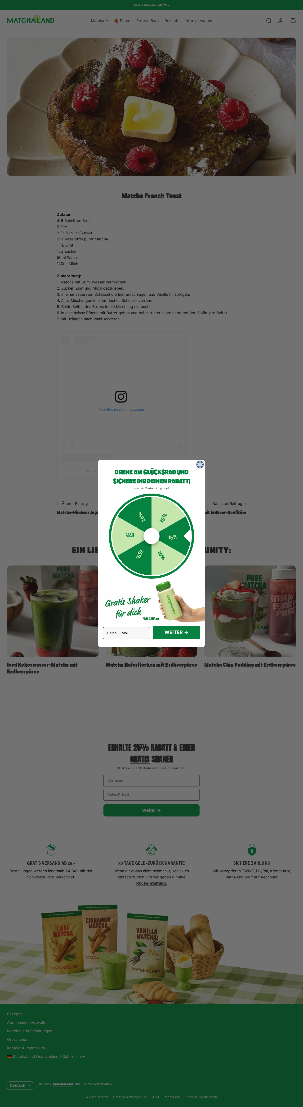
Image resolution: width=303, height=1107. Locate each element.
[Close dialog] (200, 464)
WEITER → (176, 632)
